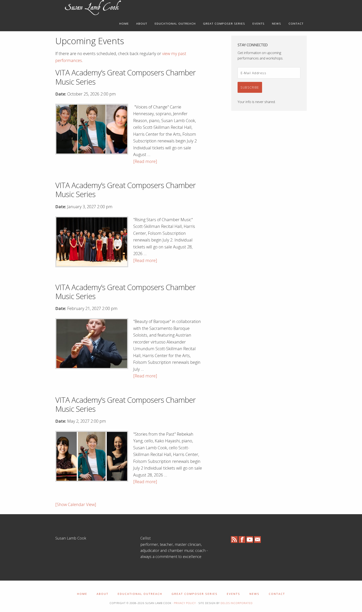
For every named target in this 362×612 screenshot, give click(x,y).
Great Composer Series (195, 594)
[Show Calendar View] (75, 504)
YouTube (249, 539)
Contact (277, 594)
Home (82, 594)
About (103, 594)
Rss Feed (234, 539)
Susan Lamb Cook (93, 8)
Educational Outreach (140, 594)
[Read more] (145, 161)
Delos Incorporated (237, 603)
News (255, 594)
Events (233, 594)
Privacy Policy (185, 603)
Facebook (242, 539)
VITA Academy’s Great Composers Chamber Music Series (125, 77)
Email (257, 539)
